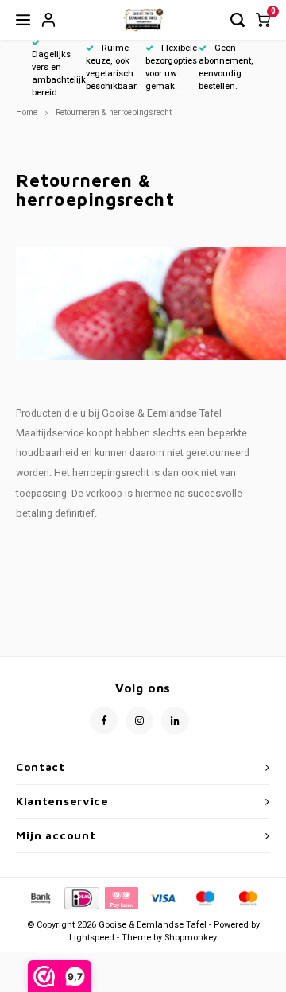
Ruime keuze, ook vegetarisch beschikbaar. (112, 66)
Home (26, 112)
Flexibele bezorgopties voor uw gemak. (171, 66)
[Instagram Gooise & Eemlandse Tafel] (139, 720)
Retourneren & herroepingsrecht (114, 112)
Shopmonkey (190, 937)
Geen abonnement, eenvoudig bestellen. (226, 66)
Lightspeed (91, 937)
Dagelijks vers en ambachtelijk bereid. (59, 73)
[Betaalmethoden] (39, 897)
